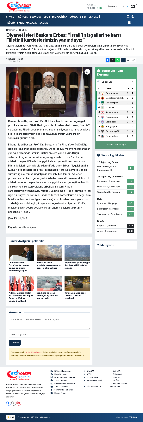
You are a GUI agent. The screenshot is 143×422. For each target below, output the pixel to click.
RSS (12, 417)
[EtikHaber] (19, 7)
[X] (13, 403)
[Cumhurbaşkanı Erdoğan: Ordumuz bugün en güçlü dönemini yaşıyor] (21, 253)
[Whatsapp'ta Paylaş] (117, 60)
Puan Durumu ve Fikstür (64, 384)
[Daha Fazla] (123, 60)
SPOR (47, 17)
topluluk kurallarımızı (34, 352)
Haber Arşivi (59, 393)
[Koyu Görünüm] (132, 17)
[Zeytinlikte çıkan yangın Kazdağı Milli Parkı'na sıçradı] (77, 253)
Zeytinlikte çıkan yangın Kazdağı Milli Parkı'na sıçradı (77, 265)
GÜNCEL (23, 17)
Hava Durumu (60, 374)
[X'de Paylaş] (112, 60)
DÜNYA (74, 17)
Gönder (15, 343)
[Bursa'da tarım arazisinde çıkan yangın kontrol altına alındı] (49, 253)
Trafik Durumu (60, 380)
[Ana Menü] (129, 23)
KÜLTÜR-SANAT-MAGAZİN (22, 23)
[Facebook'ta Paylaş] (107, 60)
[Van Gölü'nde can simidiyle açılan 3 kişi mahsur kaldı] (49, 283)
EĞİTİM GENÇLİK (94, 387)
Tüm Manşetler (61, 387)
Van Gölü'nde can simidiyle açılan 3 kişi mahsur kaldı (47, 295)
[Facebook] (8, 403)
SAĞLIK (44, 23)
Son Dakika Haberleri (63, 390)
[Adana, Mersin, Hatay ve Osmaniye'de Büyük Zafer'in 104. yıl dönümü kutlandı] (21, 283)
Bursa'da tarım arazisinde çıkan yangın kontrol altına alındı (49, 265)
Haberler (10, 30)
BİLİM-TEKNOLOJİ (90, 17)
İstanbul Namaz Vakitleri (65, 377)
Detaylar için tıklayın (115, 145)
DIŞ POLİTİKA (59, 17)
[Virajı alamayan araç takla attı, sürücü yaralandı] (77, 283)
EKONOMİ (35, 17)
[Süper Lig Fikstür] (133, 155)
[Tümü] (133, 245)
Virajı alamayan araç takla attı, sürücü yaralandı (75, 295)
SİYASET (11, 17)
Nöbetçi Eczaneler (62, 371)
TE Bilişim (133, 417)
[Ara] (128, 17)
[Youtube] (18, 403)
